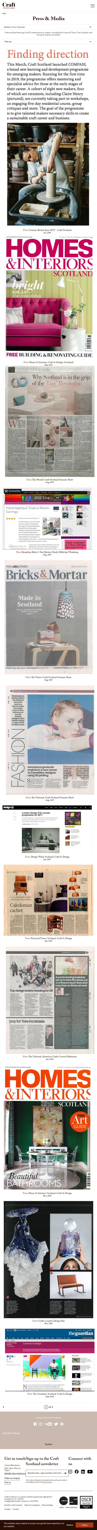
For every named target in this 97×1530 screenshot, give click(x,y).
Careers (7, 1509)
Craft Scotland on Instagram (40, 1424)
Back (4, 13)
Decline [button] (70, 1525)
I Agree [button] (85, 1525)
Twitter (48, 1444)
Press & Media (47, 1505)
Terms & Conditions (32, 1505)
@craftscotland (11, 1433)
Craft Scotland (25, 5)
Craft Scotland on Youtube (48, 1424)
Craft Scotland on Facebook (35, 1424)
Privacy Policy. (47, 1482)
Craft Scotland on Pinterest (61, 1424)
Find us (7, 1483)
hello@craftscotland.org (15, 1474)
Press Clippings (18, 27)
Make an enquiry (12, 1478)
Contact (15, 1509)
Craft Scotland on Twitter (56, 1424)
